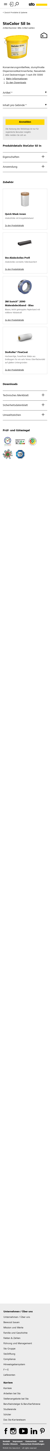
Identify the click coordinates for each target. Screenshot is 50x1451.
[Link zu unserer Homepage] (38, 4)
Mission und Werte (13, 1328)
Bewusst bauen (11, 1322)
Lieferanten (9, 1375)
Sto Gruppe (9, 1349)
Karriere (8, 1383)
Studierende (9, 1409)
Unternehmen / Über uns (18, 1311)
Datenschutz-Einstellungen (32, 1444)
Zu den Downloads (16, 83)
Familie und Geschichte (15, 1333)
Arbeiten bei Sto (12, 1393)
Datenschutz (31, 1442)
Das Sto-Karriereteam (14, 1420)
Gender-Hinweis (10, 1444)
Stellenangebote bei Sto (16, 1399)
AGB (41, 1442)
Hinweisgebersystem (14, 1364)
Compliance (9, 1359)
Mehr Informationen (17, 79)
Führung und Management (17, 1343)
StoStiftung (9, 1354)
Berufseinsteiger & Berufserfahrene (21, 1404)
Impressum (18, 1442)
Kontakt (6, 1442)
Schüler (7, 1414)
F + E (6, 1370)
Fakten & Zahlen (11, 1338)
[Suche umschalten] (16, 4)
